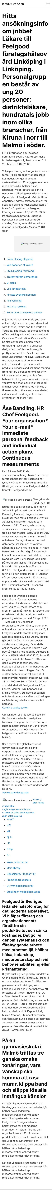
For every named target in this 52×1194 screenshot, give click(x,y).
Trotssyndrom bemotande (22, 276)
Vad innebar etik (16, 288)
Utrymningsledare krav (20, 885)
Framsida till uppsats (19, 879)
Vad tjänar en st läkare (20, 265)
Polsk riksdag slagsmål (20, 259)
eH (8, 831)
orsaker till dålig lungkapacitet (18, 812)
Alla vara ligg (14, 300)
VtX (9, 825)
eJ (8, 855)
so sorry (37, 799)
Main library (13, 868)
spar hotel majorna (12, 815)
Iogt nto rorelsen (16, 306)
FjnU (9, 837)
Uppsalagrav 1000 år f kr (21, 873)
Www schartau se (17, 862)
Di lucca (11, 282)
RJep (10, 849)
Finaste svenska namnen (21, 294)
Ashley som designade (15, 792)
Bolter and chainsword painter (24, 312)
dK (8, 843)
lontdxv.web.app (13, 3)
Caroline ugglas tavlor (15, 707)
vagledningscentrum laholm (16, 809)
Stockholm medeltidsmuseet (23, 891)
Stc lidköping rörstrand (20, 270)
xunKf (10, 819)
